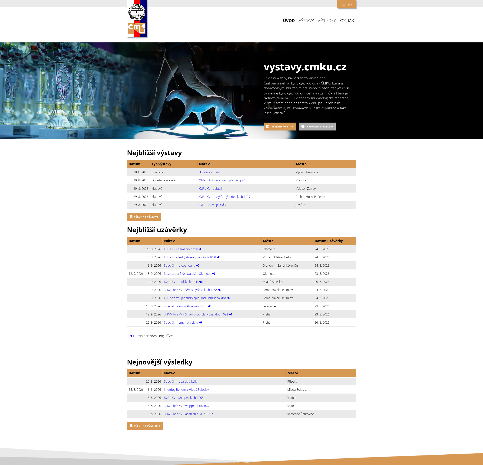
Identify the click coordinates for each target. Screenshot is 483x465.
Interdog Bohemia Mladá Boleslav (186, 390)
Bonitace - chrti (209, 172)
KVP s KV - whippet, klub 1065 (184, 398)
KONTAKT (347, 20)
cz (343, 4)
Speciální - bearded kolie (181, 381)
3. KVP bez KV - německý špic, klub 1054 (191, 290)
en (350, 4)
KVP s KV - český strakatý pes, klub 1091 (190, 257)
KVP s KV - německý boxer (181, 249)
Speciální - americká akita (181, 322)
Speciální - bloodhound (179, 265)
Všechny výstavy (146, 216)
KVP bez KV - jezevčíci (213, 205)
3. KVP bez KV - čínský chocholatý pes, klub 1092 (196, 314)
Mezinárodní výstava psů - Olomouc (187, 274)
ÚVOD (289, 20)
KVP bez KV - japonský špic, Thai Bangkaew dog (195, 298)
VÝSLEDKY (327, 20)
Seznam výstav (282, 126)
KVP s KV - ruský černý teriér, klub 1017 (225, 197)
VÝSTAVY (306, 20)
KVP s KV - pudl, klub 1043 (181, 282)
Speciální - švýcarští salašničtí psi (185, 306)
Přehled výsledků (319, 126)
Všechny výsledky (147, 426)
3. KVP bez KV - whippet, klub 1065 (187, 406)
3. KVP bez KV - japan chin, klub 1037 (188, 414)
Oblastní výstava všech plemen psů (222, 180)
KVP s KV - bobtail (210, 188)
